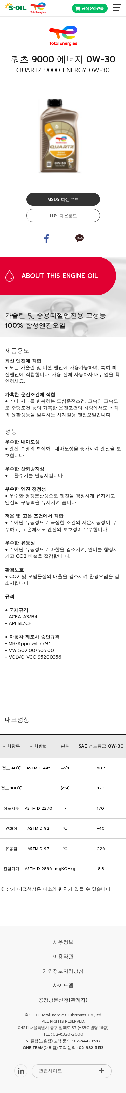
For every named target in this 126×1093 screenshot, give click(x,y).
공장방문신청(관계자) (63, 1000)
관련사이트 (50, 1071)
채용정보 (63, 942)
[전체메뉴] (117, 7)
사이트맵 (63, 985)
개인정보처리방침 (63, 971)
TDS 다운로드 (63, 215)
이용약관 (63, 956)
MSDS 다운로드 (63, 199)
